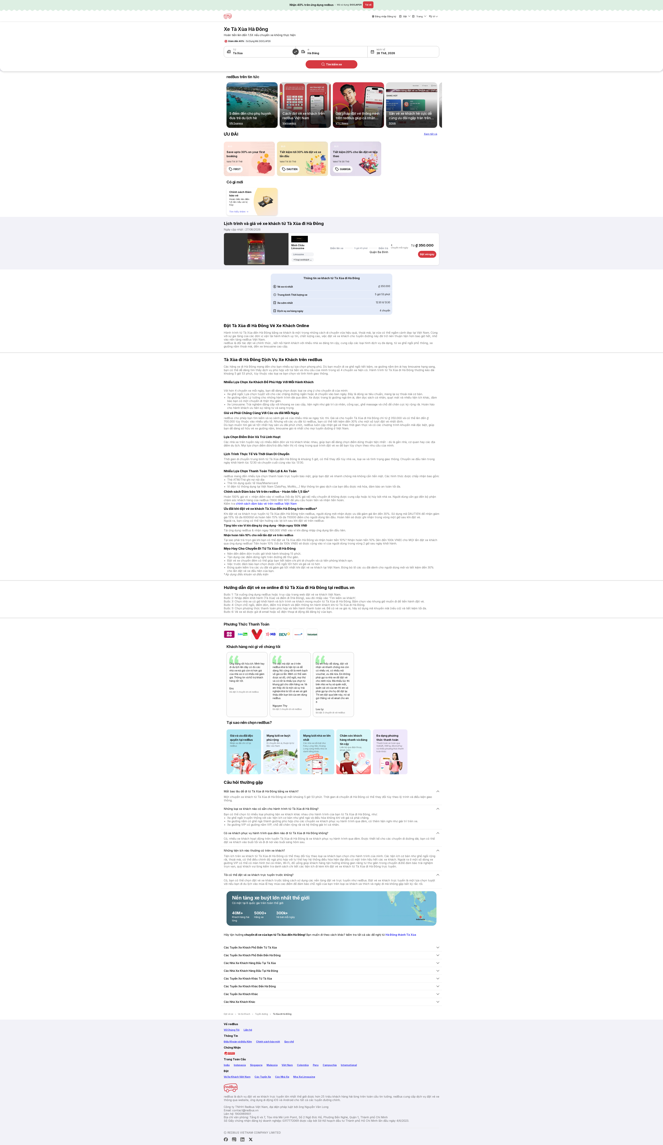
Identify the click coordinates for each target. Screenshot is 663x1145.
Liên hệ (248, 1029)
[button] (385, 51)
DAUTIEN (292, 169)
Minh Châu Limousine (297, 247)
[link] (249, 159)
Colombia (303, 1065)
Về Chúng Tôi (231, 1029)
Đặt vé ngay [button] (427, 254)
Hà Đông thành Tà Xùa (401, 934)
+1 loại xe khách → (302, 259)
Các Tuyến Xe (262, 1076)
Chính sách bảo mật (268, 1041)
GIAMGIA (345, 169)
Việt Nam (287, 1065)
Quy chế (289, 1041)
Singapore (256, 1065)
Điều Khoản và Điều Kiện (238, 1041)
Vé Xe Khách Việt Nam (237, 1076)
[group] (252, 201)
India (227, 1065)
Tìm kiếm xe (334, 64)
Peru (316, 1065)
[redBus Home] (228, 16)
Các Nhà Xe (282, 1076)
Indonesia (240, 1065)
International (349, 1065)
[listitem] (230, 146)
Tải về (368, 4)
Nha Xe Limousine (304, 1076)
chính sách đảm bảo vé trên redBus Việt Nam (266, 503)
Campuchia (330, 1065)
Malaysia (272, 1065)
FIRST (237, 169)
